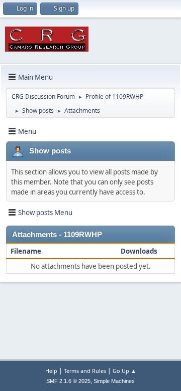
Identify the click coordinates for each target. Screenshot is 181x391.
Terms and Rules (85, 370)
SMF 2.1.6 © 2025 (68, 381)
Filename (26, 251)
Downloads (139, 251)
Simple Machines (114, 381)
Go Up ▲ (124, 370)
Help (51, 370)
